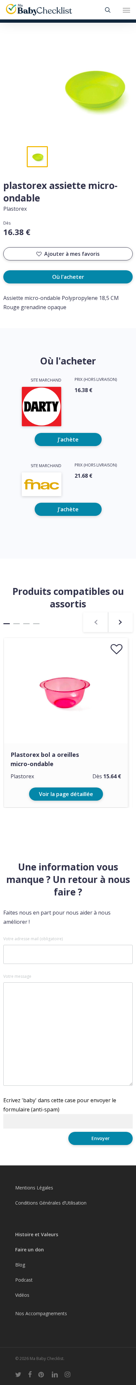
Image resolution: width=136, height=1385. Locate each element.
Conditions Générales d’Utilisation (50, 1203)
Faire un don (29, 1249)
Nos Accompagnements (41, 1313)
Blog (20, 1265)
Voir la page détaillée (66, 794)
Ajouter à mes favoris (72, 253)
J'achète (68, 439)
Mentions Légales (34, 1188)
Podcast (24, 1280)
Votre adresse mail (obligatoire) (33, 939)
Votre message (17, 976)
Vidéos (22, 1295)
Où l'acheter (68, 276)
